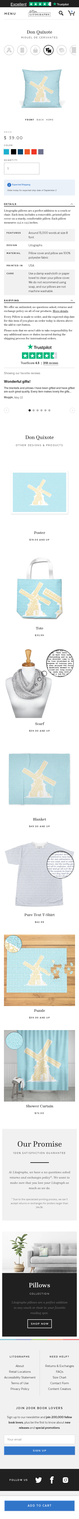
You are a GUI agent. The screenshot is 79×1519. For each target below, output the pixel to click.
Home (50, 119)
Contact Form (59, 1383)
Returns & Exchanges (59, 1366)
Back (40, 119)
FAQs (59, 1371)
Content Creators (59, 1389)
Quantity (11, 160)
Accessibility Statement (20, 1377)
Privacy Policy (20, 1389)
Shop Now (40, 1323)
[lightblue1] (6, 151)
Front (29, 119)
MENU (10, 14)
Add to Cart (40, 1505)
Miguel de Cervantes (39, 37)
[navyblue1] (20, 151)
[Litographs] (39, 13)
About (20, 1366)
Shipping (11, 300)
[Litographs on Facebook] (51, 1480)
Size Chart (59, 1377)
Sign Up (40, 1450)
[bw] (13, 151)
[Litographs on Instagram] (65, 1480)
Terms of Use (20, 1383)
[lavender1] (41, 151)
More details (60, 311)
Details (10, 204)
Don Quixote (39, 32)
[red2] (34, 151)
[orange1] (27, 151)
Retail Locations (20, 1371)
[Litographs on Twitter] (38, 1480)
